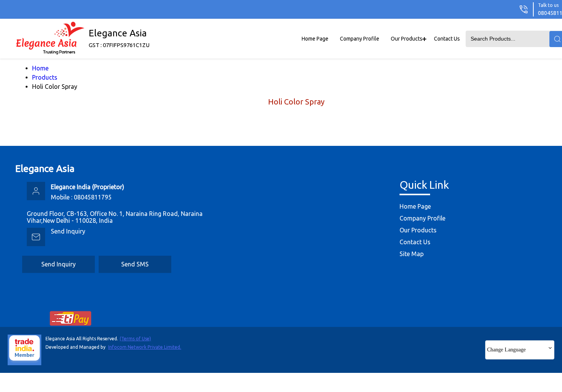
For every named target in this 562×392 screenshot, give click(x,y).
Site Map (412, 253)
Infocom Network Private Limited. (144, 347)
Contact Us (447, 39)
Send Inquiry (68, 231)
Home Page (315, 39)
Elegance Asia (119, 38)
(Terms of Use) (135, 338)
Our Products (406, 39)
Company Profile (359, 39)
